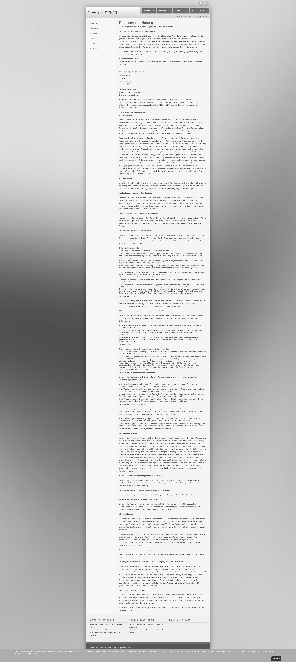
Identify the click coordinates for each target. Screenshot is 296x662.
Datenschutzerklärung (108, 647)
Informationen (181, 10)
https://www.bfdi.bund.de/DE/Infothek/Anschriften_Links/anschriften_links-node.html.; (150, 277)
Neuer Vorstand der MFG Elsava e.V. (102, 630)
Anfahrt (93, 38)
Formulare (94, 44)
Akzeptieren (276, 659)
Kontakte (93, 33)
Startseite (94, 28)
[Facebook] (200, 3)
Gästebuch (94, 49)
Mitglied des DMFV (125, 647)
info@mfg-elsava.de (132, 84)
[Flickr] (206, 3)
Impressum (93, 647)
